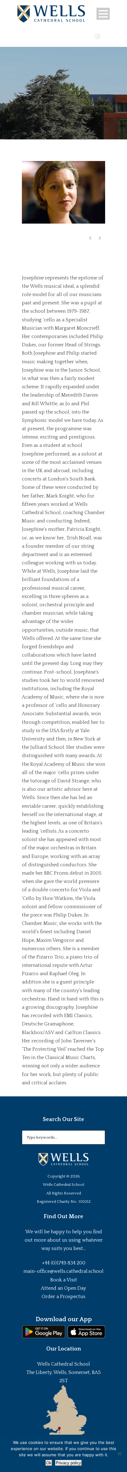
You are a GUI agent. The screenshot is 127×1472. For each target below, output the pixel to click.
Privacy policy (68, 1463)
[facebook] (79, 36)
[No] (119, 1453)
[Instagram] (97, 36)
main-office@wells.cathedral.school (63, 1271)
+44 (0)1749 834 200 (63, 1263)
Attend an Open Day (63, 1288)
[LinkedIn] (106, 36)
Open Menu (103, 14)
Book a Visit (63, 1280)
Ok (48, 1463)
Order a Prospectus (63, 1296)
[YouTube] (88, 36)
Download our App (63, 1319)
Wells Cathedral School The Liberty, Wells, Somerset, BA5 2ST (63, 1372)
